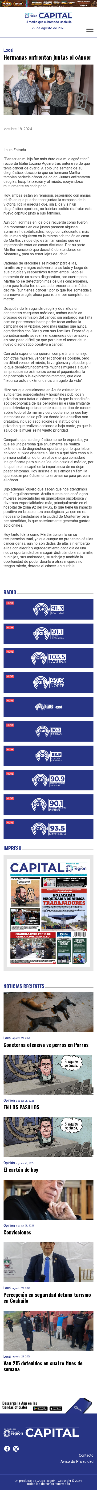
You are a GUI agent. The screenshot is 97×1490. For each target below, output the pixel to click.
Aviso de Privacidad (77, 1461)
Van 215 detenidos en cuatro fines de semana (43, 1366)
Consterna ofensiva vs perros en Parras (46, 1045)
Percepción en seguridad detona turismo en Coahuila (47, 1298)
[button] (89, 30)
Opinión (9, 1100)
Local (8, 50)
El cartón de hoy (21, 1169)
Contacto (86, 1455)
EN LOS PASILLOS (21, 1107)
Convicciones (17, 1232)
